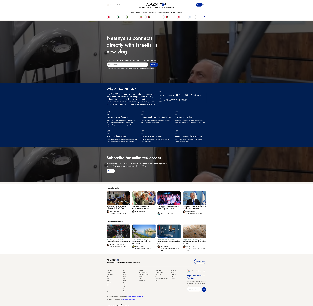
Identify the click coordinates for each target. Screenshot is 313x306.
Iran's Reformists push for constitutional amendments (141, 207)
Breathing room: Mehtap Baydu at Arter (168, 242)
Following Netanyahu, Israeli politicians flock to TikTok (116, 207)
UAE (108, 278)
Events (118, 5)
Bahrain (124, 276)
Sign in (204, 5)
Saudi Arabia (110, 274)
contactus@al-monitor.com (128, 299)
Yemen (124, 280)
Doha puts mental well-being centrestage (141, 242)
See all (203, 17)
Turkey (108, 272)
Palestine (109, 283)
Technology (152, 12)
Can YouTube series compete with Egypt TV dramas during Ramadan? (168, 208)
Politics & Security (135, 12)
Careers (173, 278)
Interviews (180, 12)
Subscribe (199, 5)
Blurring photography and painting (118, 241)
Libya (124, 283)
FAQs (156, 276)
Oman (124, 274)
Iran (107, 276)
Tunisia (124, 287)
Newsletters (113, 5)
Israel (108, 280)
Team (172, 276)
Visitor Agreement (159, 272)
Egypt (108, 285)
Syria (108, 291)
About (172, 272)
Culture (144, 12)
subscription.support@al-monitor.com (134, 296)
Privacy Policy (158, 274)
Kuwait (124, 278)
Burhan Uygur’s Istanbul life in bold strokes (194, 242)
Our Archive (142, 280)
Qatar (108, 287)
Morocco (125, 289)
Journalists (173, 274)
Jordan (124, 272)
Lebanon (109, 289)
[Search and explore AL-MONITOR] (108, 5)
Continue (110, 171)
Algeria (124, 291)
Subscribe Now (200, 261)
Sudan (124, 285)
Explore (173, 12)
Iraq (124, 270)
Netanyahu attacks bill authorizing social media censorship (194, 207)
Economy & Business (163, 12)
